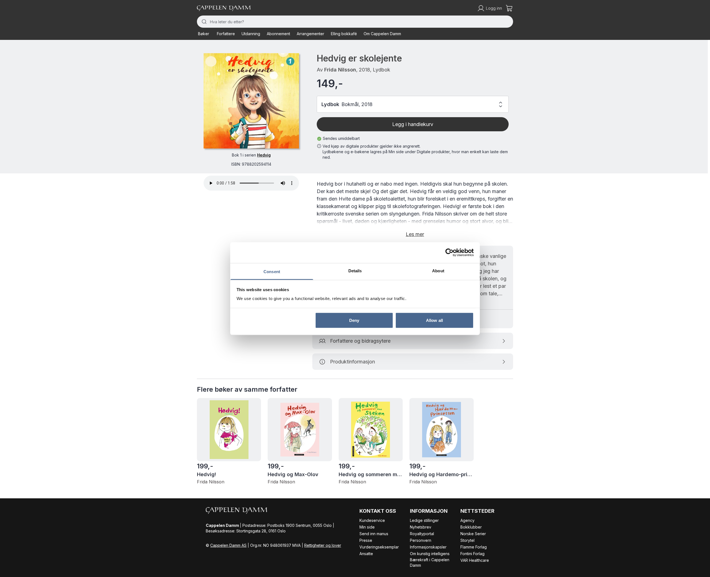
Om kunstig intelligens (430, 553)
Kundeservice (372, 520)
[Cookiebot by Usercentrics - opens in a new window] (449, 252)
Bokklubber (471, 527)
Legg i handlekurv (412, 124)
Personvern (420, 540)
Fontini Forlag (472, 553)
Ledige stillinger (424, 520)
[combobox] (355, 22)
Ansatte (366, 553)
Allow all (434, 320)
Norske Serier (473, 533)
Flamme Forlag (473, 547)
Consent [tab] (271, 271)
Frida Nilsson (340, 70)
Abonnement (278, 33)
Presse (365, 540)
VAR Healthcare (474, 560)
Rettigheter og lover (322, 545)
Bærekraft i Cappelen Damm (429, 562)
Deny (354, 320)
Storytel (467, 540)
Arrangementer (310, 33)
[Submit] (203, 22)
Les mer (415, 234)
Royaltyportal (422, 533)
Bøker (203, 33)
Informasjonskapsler (428, 547)
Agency (467, 520)
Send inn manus (373, 533)
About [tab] (438, 270)
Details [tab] (355, 270)
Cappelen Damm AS (228, 545)
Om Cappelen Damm (382, 33)
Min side (367, 527)
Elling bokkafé (344, 33)
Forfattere (226, 33)
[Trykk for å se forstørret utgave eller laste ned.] (251, 100)
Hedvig (264, 155)
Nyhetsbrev (420, 527)
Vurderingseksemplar (379, 547)
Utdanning (251, 33)
